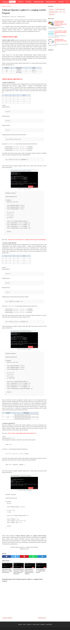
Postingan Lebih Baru (7, 617)
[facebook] (6, 556)
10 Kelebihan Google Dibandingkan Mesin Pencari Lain (60, 41)
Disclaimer (42, 624)
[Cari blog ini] (67, 2)
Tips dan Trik (51, 14)
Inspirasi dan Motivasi (60, 9)
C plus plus (51, 9)
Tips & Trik (60, 1)
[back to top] (67, 627)
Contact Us (29, 624)
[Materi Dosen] (9, 2)
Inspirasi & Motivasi (51, 1)
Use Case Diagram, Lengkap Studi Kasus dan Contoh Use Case (60, 32)
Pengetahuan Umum (39, 1)
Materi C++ (21, 1)
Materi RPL (28, 1)
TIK (64, 11)
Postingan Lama (41, 617)
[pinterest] (24, 556)
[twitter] (15, 556)
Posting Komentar (21, 16)
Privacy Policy (49, 624)
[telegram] (42, 556)
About (24, 624)
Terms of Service (35, 624)
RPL (60, 11)
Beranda (20, 624)
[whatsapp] (33, 556)
